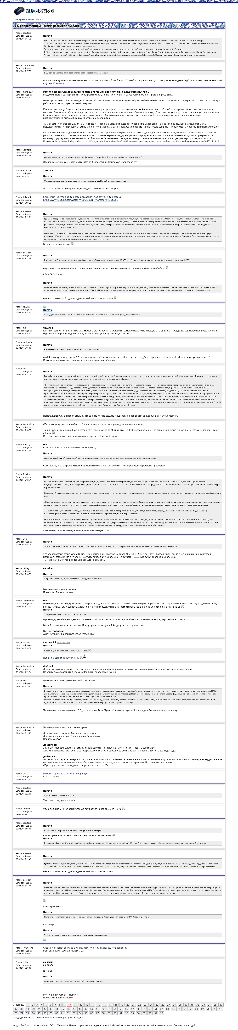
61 (155, 1008)
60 (150, 1008)
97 (155, 1013)
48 (80, 1008)
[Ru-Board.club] (34, 14)
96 (150, 1013)
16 (104, 1004)
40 (33, 1008)
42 (45, 1008)
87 (97, 1013)
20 (127, 1004)
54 (115, 1008)
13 (87, 1004)
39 (27, 1008)
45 (62, 1008)
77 (39, 1013)
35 (215, 1004)
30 (186, 1004)
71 (214, 1008)
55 (120, 1008)
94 (138, 1013)
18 (116, 1004)
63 (167, 1008)
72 (220, 1008)
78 (45, 1013)
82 (68, 1013)
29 (180, 1004)
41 (39, 1008)
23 (145, 1004)
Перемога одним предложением (61, 657)
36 (221, 1004)
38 (21, 1008)
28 (174, 1004)
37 (16, 1008)
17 (110, 1004)
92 (126, 1013)
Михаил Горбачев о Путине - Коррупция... (66, 773)
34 (209, 1004)
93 (132, 1013)
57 (132, 1008)
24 (151, 1004)
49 (86, 1008)
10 (69, 1004)
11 (75, 1004)
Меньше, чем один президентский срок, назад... (70, 680)
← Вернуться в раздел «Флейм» (28, 19)
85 (86, 1013)
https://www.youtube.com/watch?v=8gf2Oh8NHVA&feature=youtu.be (80, 199)
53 (109, 1008)
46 (68, 1008)
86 (91, 1013)
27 (168, 1004)
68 (196, 1008)
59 (144, 1008)
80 (56, 1013)
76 (33, 1013)
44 (56, 1008)
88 (103, 1013)
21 (133, 1004)
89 (109, 1013)
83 (74, 1013)
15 (98, 1004)
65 (179, 1008)
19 (122, 1004)
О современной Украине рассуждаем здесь (59, 1017)
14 (92, 1004)
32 (197, 1004)
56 (126, 1008)
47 (74, 1008)
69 (202, 1008)
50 (91, 1008)
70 (208, 1008)
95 (144, 1013)
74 (21, 1013)
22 (139, 1004)
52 (103, 1008)
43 (51, 1008)
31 (192, 1004)
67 (190, 1008)
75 (27, 1013)
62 (161, 1008)
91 (120, 1013)
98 (161, 1013)
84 (80, 1013)
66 (185, 1008)
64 (173, 1008)
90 (115, 1013)
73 (16, 1013)
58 (138, 1008)
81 (62, 1013)
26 (162, 1004)
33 (203, 1004)
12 (81, 1004)
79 (51, 1013)
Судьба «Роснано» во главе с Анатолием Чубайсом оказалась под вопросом (85, 947)
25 (157, 1004)
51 (97, 1008)
